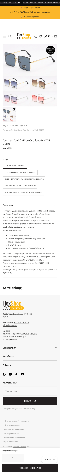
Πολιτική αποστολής (11, 434)
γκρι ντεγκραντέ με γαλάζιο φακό (20, 173)
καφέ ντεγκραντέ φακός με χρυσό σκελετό (24, 179)
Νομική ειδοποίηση (10, 442)
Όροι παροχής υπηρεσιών (13, 429)
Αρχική (5, 126)
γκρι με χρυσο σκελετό (16, 166)
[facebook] (4, 374)
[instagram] (10, 374)
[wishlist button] (40, 36)
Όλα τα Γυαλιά (18, 126)
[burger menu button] (4, 36)
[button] (55, 36)
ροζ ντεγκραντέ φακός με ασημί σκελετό (24, 193)
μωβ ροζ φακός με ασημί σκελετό (20, 186)
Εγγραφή (28, 401)
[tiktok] (16, 374)
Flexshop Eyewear (19, 446)
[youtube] (23, 374)
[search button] (10, 36)
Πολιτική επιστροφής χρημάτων (16, 421)
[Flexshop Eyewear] (24, 36)
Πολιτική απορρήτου (11, 425)
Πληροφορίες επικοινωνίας (14, 438)
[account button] (45, 36)
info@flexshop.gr (10, 325)
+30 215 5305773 (21, 322)
